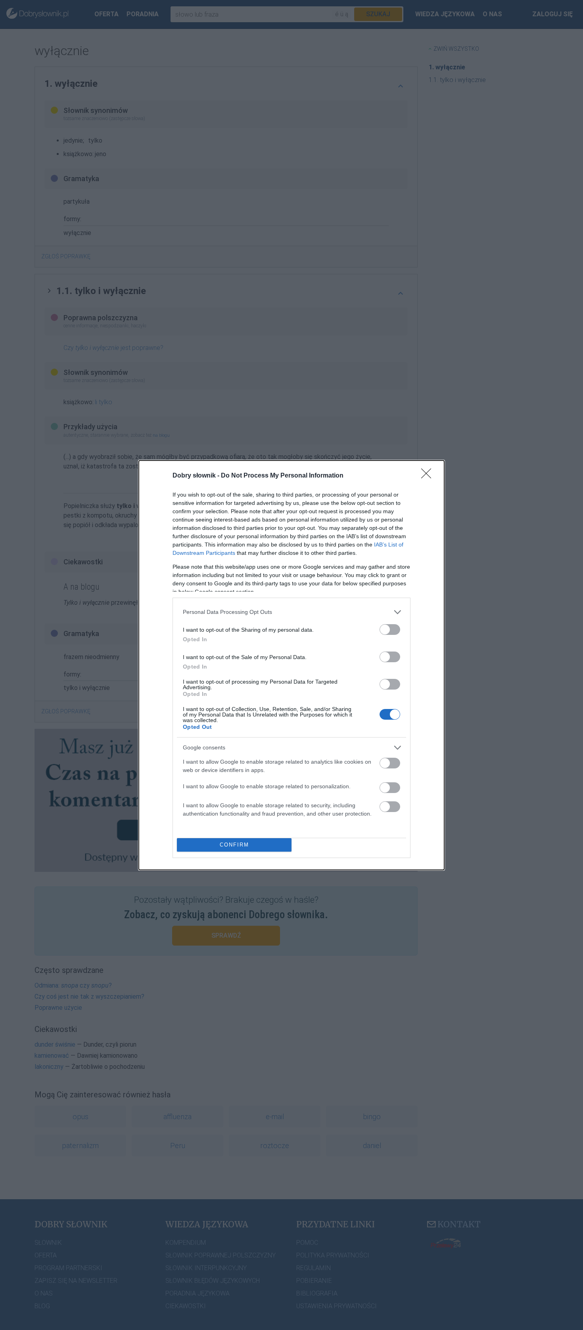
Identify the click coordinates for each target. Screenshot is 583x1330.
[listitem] (291, 612)
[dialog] (291, 665)
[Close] (428, 475)
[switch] (390, 629)
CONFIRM (234, 845)
